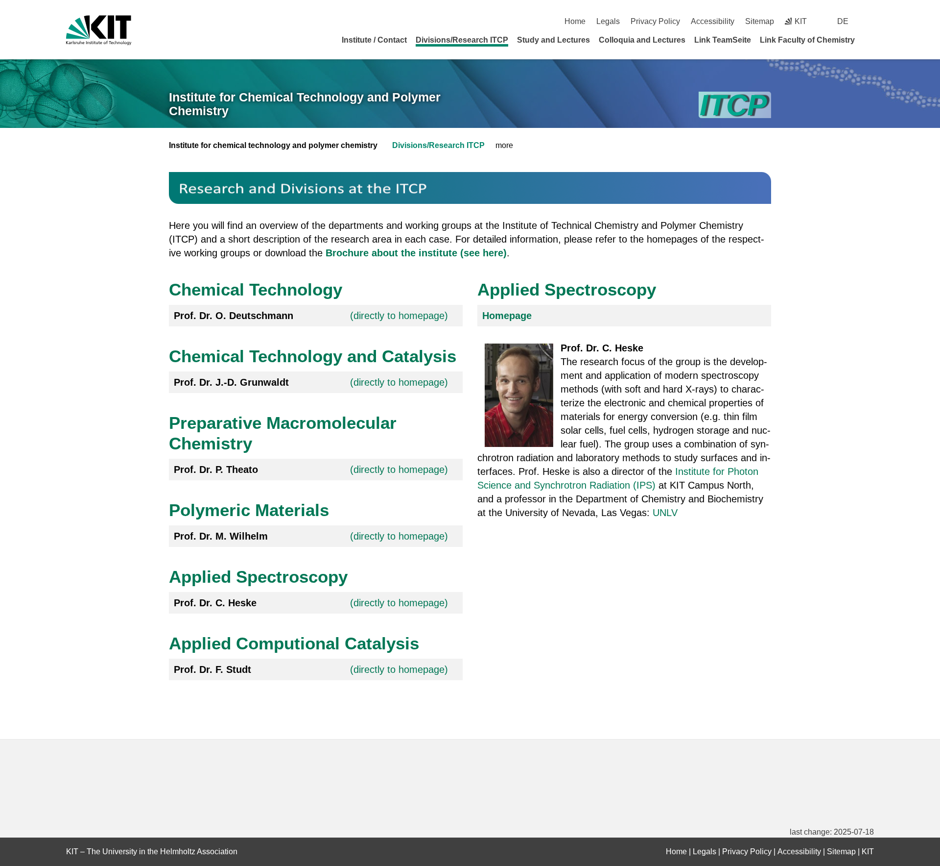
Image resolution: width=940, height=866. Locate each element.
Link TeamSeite (722, 40)
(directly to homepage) (399, 315)
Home (575, 21)
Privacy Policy (655, 21)
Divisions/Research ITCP (462, 40)
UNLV (667, 512)
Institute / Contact (374, 40)
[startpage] (870, 40)
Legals (608, 21)
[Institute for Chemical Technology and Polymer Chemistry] (735, 105)
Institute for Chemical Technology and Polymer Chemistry (305, 104)
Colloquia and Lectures (642, 40)
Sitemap (759, 21)
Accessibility (712, 21)
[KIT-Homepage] (98, 30)
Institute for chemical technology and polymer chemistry (273, 145)
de (842, 21)
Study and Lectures (553, 40)
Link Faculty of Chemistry (807, 40)
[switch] (870, 21)
